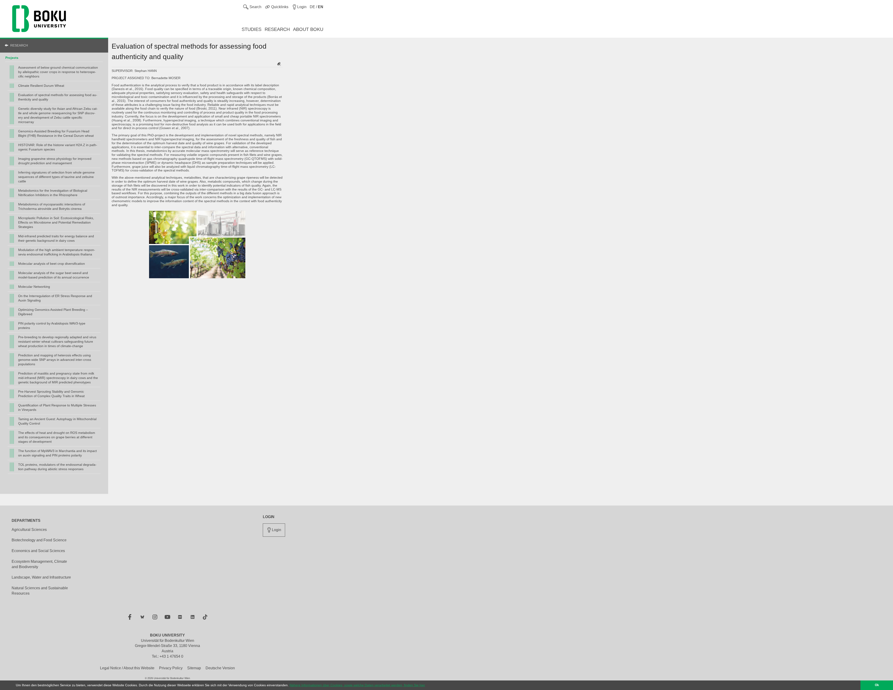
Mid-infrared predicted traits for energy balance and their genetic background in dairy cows (56, 238)
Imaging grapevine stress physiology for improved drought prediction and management (54, 161)
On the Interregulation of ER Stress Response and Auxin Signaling (55, 298)
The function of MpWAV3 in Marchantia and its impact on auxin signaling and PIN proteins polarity (57, 453)
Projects (11, 58)
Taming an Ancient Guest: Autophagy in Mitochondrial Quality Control (57, 421)
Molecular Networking (34, 286)
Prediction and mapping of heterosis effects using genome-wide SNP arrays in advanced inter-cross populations (54, 359)
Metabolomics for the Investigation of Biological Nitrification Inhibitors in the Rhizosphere (52, 193)
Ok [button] (877, 685)
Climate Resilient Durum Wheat (41, 85)
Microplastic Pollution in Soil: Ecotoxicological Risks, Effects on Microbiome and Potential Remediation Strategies (56, 222)
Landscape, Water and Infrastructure (41, 577)
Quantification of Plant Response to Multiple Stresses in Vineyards (57, 407)
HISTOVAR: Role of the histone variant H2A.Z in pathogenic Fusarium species (57, 147)
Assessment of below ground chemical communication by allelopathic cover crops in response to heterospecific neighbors (58, 72)
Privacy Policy (171, 668)
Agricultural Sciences (29, 530)
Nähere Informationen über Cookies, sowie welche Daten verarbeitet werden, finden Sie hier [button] (357, 685)
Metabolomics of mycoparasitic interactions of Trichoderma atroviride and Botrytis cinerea (51, 206)
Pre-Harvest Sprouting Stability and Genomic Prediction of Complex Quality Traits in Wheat (51, 394)
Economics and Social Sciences (38, 551)
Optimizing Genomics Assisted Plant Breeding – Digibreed (53, 312)
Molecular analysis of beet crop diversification (51, 263)
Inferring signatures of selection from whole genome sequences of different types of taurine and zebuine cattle (56, 177)
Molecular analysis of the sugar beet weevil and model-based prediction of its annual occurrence (53, 275)
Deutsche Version (220, 668)
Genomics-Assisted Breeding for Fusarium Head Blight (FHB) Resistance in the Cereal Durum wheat (56, 133)
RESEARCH (19, 45)
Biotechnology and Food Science (39, 540)
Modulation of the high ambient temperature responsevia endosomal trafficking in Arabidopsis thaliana (56, 252)
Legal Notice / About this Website (127, 668)
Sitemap (194, 668)
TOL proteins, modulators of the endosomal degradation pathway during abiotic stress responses (57, 467)
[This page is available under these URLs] (279, 64)
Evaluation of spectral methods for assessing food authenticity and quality (57, 97)
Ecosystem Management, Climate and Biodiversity (39, 564)
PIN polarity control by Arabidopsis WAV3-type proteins (51, 326)
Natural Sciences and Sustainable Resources (40, 590)
